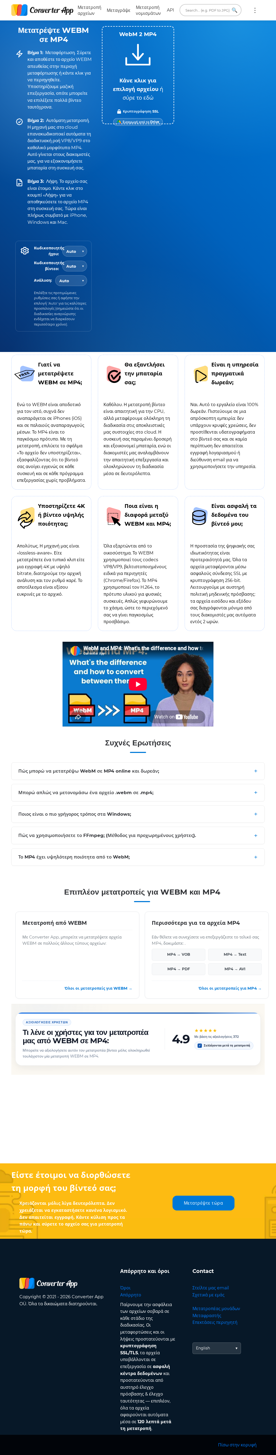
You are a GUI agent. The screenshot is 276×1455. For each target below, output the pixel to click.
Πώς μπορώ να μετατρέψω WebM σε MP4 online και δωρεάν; (88, 771)
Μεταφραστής (206, 1315)
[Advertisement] (138, 1120)
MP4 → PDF (178, 969)
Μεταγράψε (118, 10)
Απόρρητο (130, 1294)
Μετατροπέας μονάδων (216, 1308)
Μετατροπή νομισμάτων (148, 10)
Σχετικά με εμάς (208, 1294)
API (170, 10)
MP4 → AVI (235, 969)
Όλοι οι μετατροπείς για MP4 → (230, 988)
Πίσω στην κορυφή (237, 1444)
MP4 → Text (235, 954)
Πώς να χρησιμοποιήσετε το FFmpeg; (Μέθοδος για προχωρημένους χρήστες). (107, 835)
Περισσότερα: (255, 10)
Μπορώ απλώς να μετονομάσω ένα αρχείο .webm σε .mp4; (85, 792)
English (203, 1348)
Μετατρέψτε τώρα (203, 1203)
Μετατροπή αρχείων (89, 10)
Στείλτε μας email (210, 1287)
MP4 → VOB (178, 954)
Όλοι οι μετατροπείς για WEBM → (98, 988)
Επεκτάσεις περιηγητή (214, 1322)
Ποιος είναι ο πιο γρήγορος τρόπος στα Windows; (74, 814)
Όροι (125, 1287)
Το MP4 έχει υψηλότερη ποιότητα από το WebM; (74, 857)
